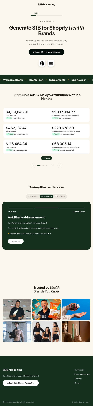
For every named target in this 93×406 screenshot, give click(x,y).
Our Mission (79, 370)
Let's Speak (15, 241)
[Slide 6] (46, 165)
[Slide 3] (42, 165)
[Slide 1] (38, 165)
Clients (77, 383)
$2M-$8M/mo (60, 196)
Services (78, 378)
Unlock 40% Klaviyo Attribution (46, 52)
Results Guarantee (82, 374)
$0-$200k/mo (32, 196)
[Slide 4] (43, 165)
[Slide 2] (40, 165)
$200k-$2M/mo (46, 196)
